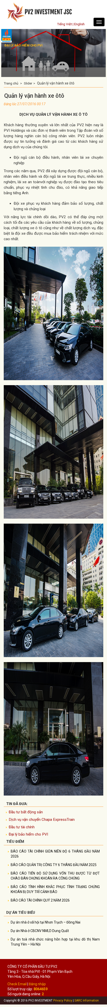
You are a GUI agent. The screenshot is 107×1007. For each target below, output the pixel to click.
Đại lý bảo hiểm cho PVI (28, 834)
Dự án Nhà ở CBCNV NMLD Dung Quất (40, 931)
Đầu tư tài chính (22, 827)
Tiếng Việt (64, 24)
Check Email (17, 984)
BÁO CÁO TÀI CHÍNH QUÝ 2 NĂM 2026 (40, 900)
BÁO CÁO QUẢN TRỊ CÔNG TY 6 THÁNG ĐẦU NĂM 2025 (54, 865)
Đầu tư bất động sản (26, 812)
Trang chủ (11, 83)
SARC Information (86, 1000)
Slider (28, 83)
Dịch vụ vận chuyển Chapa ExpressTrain (42, 819)
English (79, 24)
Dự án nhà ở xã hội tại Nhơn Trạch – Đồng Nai (45, 922)
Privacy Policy (62, 1000)
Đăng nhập (37, 984)
